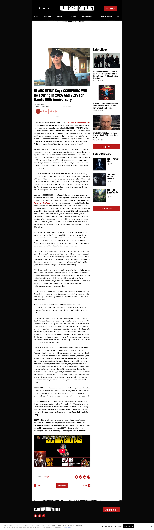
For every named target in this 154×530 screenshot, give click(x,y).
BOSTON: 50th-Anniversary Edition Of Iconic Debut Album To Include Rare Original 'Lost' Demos (105, 105)
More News (62, 485)
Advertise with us (111, 510)
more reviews (107, 208)
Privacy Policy (87, 16)
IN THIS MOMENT (113, 159)
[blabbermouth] (77, 10)
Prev (39, 486)
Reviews (60, 16)
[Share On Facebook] (76, 477)
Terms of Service (106, 16)
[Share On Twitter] (80, 477)
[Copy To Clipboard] (88, 477)
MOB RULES (111, 190)
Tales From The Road (42, 203)
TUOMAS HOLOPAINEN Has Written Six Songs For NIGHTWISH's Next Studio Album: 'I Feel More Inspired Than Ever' (105, 74)
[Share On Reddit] (84, 477)
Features (47, 16)
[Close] (151, 526)
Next (85, 486)
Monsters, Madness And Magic (78, 123)
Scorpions (47, 477)
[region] (77, 526)
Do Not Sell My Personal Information (112, 526)
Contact (73, 16)
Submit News (110, 9)
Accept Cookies (128, 526)
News (36, 16)
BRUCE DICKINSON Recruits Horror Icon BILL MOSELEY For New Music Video (105, 135)
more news (106, 147)
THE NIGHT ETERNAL (111, 175)
